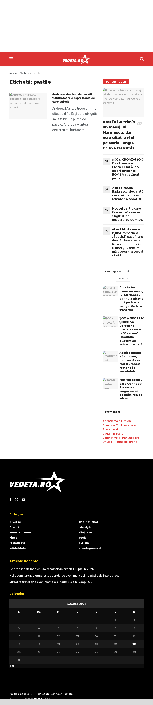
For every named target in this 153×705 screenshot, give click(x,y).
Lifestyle (85, 527)
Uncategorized (89, 548)
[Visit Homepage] (76, 59)
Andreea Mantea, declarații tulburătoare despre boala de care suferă (73, 98)
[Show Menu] (11, 59)
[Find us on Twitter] (16, 500)
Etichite (24, 73)
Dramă (14, 527)
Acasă (13, 73)
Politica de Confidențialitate (54, 693)
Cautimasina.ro (113, 433)
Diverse (15, 522)
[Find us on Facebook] (10, 500)
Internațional (88, 522)
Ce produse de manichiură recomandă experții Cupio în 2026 (51, 569)
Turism (83, 543)
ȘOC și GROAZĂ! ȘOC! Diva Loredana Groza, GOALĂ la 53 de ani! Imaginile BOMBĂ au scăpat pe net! (128, 169)
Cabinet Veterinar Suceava (121, 437)
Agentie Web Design (117, 421)
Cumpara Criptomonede (119, 425)
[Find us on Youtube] (23, 500)
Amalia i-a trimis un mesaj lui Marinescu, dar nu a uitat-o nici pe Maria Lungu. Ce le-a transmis (131, 299)
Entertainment (20, 532)
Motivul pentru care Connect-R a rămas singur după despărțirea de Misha (128, 214)
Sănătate (85, 532)
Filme (13, 537)
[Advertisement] (76, 26)
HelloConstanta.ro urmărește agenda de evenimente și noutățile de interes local (64, 575)
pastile (36, 73)
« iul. (12, 665)
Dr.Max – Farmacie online (120, 442)
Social (83, 537)
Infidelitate (17, 548)
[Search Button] (142, 59)
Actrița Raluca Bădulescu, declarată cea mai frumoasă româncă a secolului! (127, 193)
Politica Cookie (19, 693)
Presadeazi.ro (112, 429)
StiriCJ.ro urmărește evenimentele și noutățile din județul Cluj (51, 582)
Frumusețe (17, 543)
